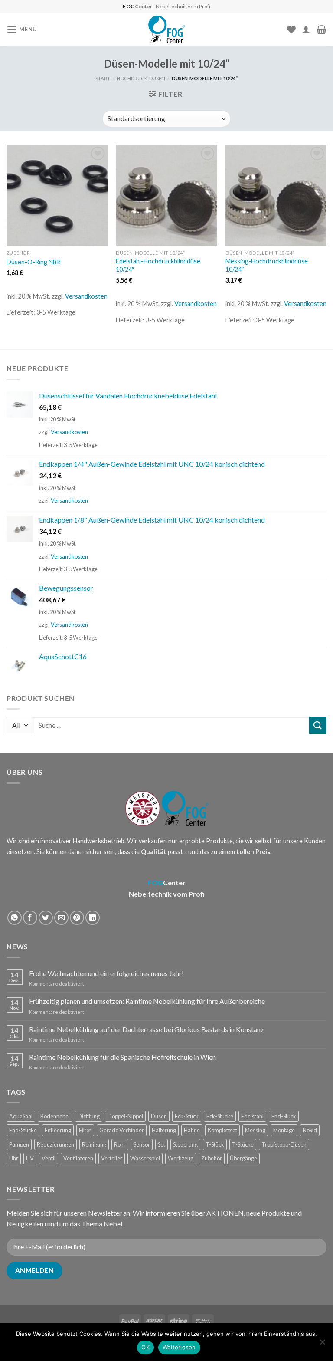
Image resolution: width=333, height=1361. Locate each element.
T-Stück (215, 1144)
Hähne (192, 1130)
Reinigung (94, 1144)
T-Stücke (243, 1144)
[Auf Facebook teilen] (30, 918)
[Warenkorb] (321, 29)
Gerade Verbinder (121, 1130)
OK (145, 1347)
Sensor (142, 1144)
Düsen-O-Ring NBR (34, 262)
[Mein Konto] (306, 29)
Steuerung (185, 1144)
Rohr (120, 1144)
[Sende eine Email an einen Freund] (61, 918)
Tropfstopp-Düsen (284, 1144)
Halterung (164, 1130)
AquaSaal (21, 1116)
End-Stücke (23, 1130)
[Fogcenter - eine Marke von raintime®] (166, 29)
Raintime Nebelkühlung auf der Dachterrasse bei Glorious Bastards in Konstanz (146, 1029)
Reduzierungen (55, 1144)
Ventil (49, 1158)
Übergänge (243, 1158)
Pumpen (19, 1144)
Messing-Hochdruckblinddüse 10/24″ (266, 265)
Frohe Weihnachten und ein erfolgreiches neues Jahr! (106, 973)
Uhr (13, 1158)
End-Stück (283, 1116)
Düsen (159, 1116)
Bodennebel (55, 1116)
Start (102, 78)
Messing (255, 1130)
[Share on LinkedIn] (92, 918)
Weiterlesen (179, 1347)
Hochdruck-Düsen (141, 78)
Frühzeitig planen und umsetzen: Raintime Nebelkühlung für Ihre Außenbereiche (147, 1001)
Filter (85, 1130)
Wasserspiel (145, 1158)
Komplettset (222, 1130)
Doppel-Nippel (125, 1116)
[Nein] (322, 1344)
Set (161, 1144)
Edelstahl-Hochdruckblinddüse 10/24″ (158, 265)
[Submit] (317, 725)
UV (30, 1158)
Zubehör (211, 1158)
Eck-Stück (187, 1116)
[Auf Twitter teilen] (46, 918)
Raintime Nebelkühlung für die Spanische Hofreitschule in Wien (122, 1057)
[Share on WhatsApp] (14, 918)
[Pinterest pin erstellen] (77, 918)
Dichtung (89, 1116)
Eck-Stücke (219, 1116)
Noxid (310, 1130)
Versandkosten (86, 296)
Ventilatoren (78, 1158)
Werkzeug (180, 1158)
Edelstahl (252, 1116)
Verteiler (111, 1158)
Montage (284, 1130)
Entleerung (58, 1130)
